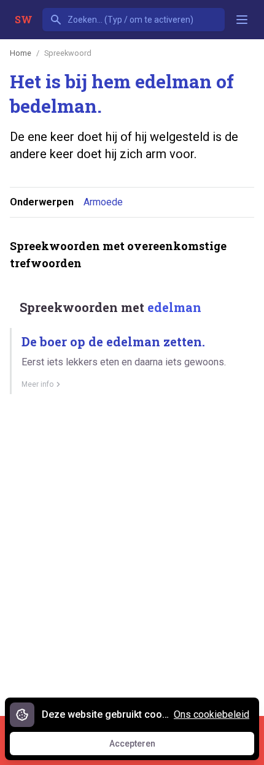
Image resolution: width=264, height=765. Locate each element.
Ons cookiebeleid (211, 714)
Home (20, 53)
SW (24, 19)
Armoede (103, 202)
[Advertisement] (132, 550)
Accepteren (143, 747)
